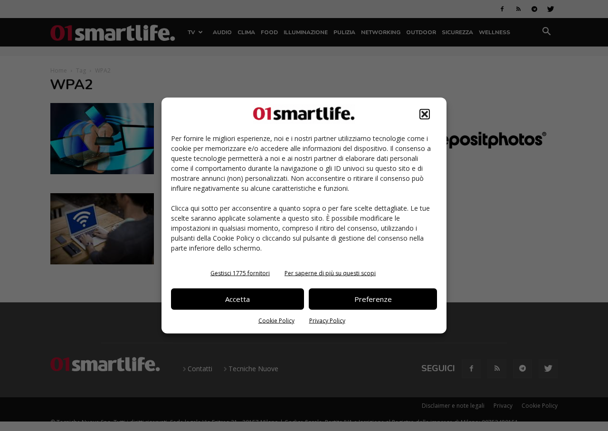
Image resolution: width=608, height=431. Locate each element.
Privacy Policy (327, 320)
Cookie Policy (276, 320)
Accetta (237, 299)
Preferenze (373, 299)
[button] (424, 114)
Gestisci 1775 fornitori (240, 273)
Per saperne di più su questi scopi (330, 273)
